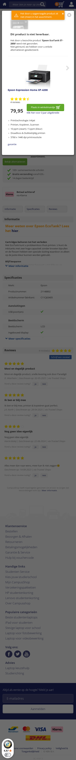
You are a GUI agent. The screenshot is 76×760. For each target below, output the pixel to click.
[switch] (8, 755)
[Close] (69, 15)
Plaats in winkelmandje (43, 107)
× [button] (63, 13)
